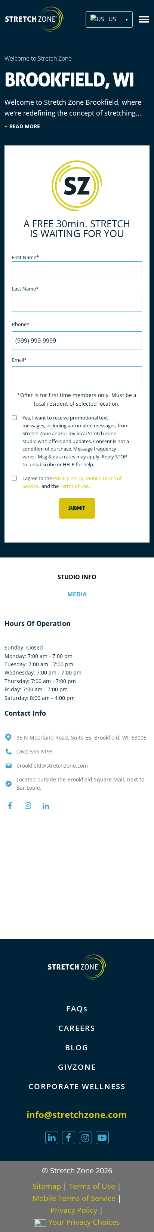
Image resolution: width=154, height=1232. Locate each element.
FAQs (77, 1009)
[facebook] (68, 1137)
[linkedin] (51, 1137)
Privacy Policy (68, 478)
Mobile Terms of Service (74, 1198)
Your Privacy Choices (83, 1222)
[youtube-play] (102, 1137)
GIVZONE (77, 1067)
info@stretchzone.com (77, 1114)
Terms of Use (74, 486)
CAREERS (76, 1028)
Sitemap (47, 1186)
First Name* (25, 257)
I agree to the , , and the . (71, 482)
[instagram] (85, 1137)
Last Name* (25, 288)
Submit (77, 508)
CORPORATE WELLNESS (77, 1086)
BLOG (77, 1047)
